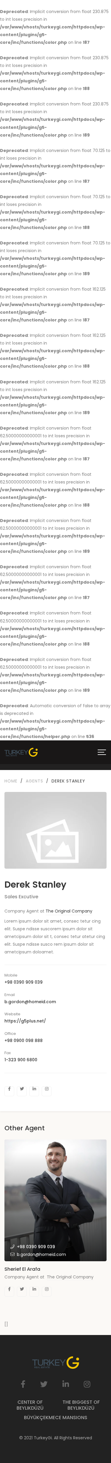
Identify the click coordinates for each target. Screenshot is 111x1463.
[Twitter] (22, 1091)
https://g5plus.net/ (25, 1021)
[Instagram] (47, 1091)
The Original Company (69, 911)
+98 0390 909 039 (23, 982)
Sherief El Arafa (22, 1269)
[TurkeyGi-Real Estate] (21, 752)
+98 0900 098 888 (23, 1040)
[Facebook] (9, 1091)
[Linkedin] (34, 1091)
